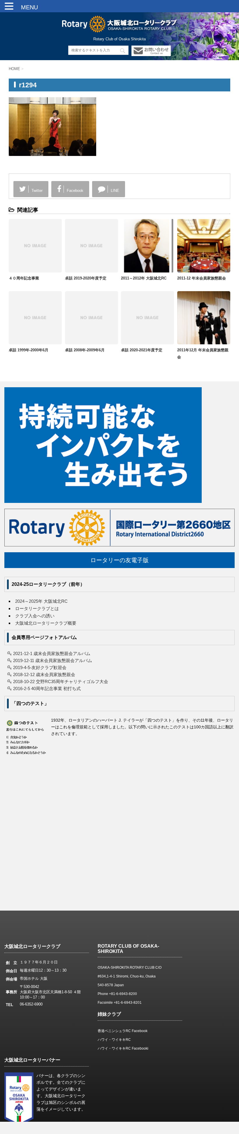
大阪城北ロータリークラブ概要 (45, 623)
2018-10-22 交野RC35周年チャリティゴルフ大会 (60, 681)
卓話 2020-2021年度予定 (141, 350)
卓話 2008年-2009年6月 (85, 350)
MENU (26, 7)
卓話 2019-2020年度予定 (85, 278)
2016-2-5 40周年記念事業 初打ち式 (47, 688)
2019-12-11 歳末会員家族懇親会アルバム (52, 660)
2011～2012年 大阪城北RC (143, 278)
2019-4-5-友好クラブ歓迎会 (39, 667)
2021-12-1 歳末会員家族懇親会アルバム (51, 653)
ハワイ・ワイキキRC (114, 1040)
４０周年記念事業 (24, 278)
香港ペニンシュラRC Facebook (122, 1031)
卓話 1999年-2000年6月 (28, 350)
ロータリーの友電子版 (119, 560)
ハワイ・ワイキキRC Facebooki (123, 1048)
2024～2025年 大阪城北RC (41, 601)
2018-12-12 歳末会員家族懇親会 (44, 674)
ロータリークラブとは (37, 608)
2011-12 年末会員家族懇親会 (201, 278)
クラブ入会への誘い (35, 615)
